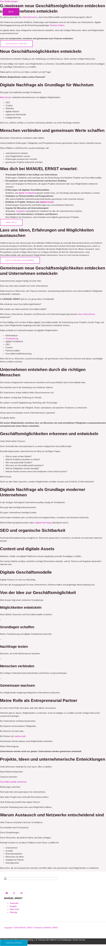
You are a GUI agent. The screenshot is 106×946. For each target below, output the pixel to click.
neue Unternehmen (86, 314)
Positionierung (12, 338)
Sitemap (13, 912)
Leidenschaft (19, 736)
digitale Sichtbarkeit (27, 193)
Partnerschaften (57, 25)
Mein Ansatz (5, 97)
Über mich (14, 909)
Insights (13, 906)
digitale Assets (47, 202)
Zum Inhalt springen (9, 1)
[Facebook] (6, 893)
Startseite (14, 903)
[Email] (21, 893)
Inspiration (20, 211)
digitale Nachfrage (43, 523)
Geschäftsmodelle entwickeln (13, 782)
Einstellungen (14, 943)
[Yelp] (14, 893)
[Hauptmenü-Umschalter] (11, 12)
